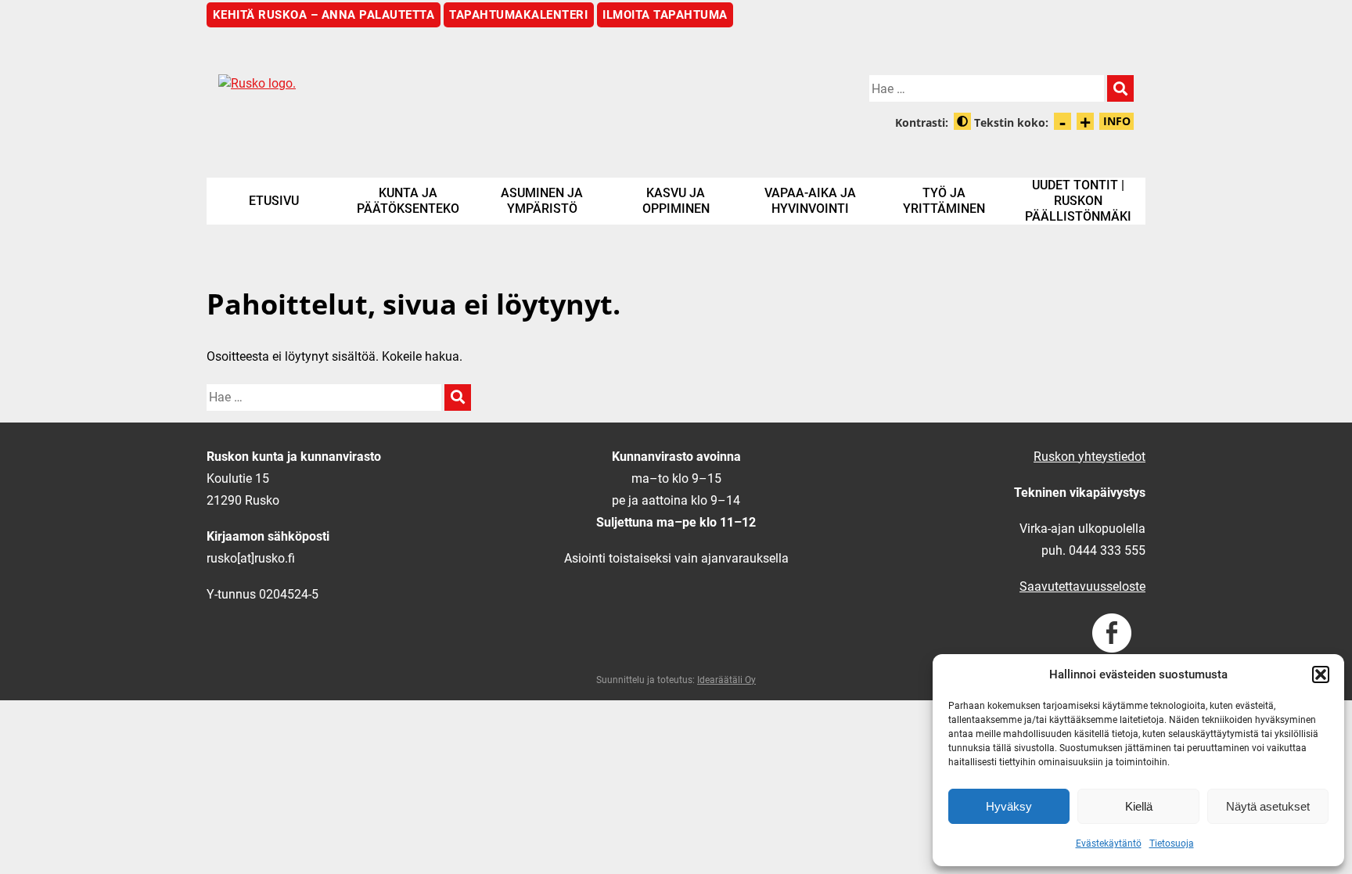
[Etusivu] (441, 96)
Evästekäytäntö (1109, 843)
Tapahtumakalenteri (518, 15)
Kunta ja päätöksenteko (408, 200)
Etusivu (274, 200)
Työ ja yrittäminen (944, 200)
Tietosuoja (1171, 843)
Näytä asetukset (1268, 806)
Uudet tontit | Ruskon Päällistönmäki (1078, 201)
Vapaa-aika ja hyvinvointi (810, 200)
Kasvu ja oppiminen (676, 200)
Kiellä (1138, 806)
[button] (1321, 674)
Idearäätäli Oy (726, 679)
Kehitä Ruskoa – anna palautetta (324, 15)
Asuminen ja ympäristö (542, 200)
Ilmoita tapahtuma (665, 15)
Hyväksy (1009, 806)
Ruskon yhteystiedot (1089, 456)
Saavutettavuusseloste (1082, 586)
